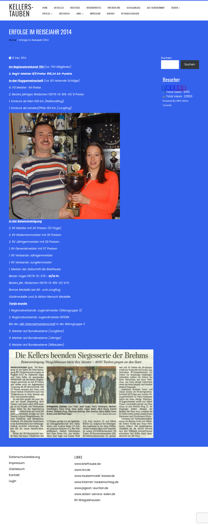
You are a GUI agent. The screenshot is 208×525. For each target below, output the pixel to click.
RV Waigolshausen (130, 13)
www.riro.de (82, 470)
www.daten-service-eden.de (94, 494)
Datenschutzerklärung (24, 457)
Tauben (174, 7)
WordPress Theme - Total (94, 518)
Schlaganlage (133, 7)
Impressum (95, 13)
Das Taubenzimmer (155, 7)
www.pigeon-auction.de (91, 488)
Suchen (166, 58)
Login (12, 481)
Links (78, 13)
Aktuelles (59, 7)
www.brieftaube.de (87, 464)
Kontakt (111, 13)
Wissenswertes (93, 7)
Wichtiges (75, 7)
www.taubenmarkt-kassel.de (94, 476)
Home (44, 7)
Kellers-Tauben (21, 9)
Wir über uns (114, 7)
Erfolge (46, 13)
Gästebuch (64, 13)
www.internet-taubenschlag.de (96, 482)
